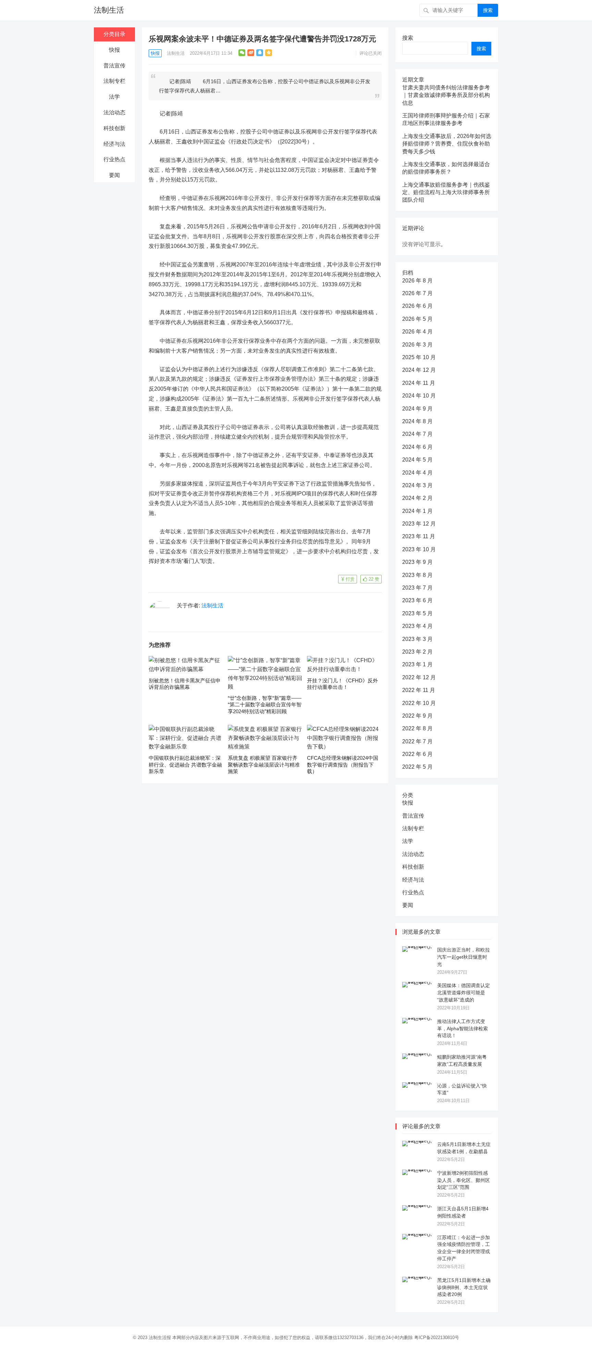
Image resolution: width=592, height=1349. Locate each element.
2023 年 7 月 (417, 588)
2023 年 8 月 (417, 575)
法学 (114, 97)
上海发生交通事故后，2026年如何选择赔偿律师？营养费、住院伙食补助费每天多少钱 (446, 143)
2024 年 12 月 (419, 370)
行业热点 (114, 159)
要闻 (114, 175)
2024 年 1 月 (417, 511)
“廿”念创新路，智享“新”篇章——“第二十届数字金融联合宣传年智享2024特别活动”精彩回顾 (264, 704)
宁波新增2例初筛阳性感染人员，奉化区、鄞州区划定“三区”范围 (463, 1180)
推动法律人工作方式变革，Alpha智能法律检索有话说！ (462, 1028)
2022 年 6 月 (417, 754)
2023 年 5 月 (417, 613)
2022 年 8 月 (417, 728)
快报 (114, 50)
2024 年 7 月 (417, 434)
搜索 (488, 10)
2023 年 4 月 (417, 626)
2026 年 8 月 (417, 280)
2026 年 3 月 (417, 345)
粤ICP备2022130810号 (436, 1337)
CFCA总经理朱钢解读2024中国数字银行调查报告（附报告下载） (342, 764)
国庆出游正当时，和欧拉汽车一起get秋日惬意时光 (463, 957)
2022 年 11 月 (418, 690)
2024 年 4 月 (417, 473)
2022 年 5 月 (417, 767)
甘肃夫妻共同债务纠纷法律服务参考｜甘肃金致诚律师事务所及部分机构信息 (446, 95)
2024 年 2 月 (417, 498)
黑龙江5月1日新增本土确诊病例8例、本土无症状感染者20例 (464, 1287)
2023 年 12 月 (419, 524)
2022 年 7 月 (417, 741)
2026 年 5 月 (417, 319)
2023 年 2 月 (417, 652)
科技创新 (114, 128)
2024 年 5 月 (417, 460)
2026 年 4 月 (417, 332)
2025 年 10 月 (419, 357)
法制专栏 (114, 81)
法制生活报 (160, 1337)
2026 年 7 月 (417, 293)
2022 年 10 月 (419, 703)
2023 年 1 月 (417, 664)
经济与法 (114, 144)
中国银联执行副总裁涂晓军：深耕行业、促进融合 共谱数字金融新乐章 (185, 764)
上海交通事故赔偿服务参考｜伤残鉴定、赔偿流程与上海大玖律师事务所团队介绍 (446, 192)
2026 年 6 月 (417, 306)
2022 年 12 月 (419, 677)
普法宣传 (114, 65)
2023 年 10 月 (419, 549)
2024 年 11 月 (418, 383)
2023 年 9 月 (417, 562)
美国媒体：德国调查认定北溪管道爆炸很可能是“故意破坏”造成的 (463, 993)
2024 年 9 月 (417, 409)
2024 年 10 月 (419, 396)
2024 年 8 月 (417, 421)
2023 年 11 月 (418, 536)
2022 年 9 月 (417, 716)
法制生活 (109, 10)
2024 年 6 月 (417, 447)
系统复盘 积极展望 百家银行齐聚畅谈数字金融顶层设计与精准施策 (264, 764)
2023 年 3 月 (417, 639)
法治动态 (114, 112)
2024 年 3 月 (417, 485)
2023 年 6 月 (417, 600)
